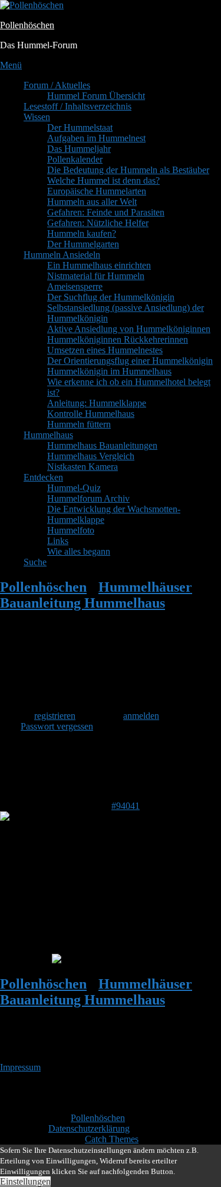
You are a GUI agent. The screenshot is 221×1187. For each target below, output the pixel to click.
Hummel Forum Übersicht (96, 96)
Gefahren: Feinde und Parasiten (105, 212)
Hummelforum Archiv (88, 498)
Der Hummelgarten (83, 244)
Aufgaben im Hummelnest (96, 138)
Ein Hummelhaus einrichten (99, 265)
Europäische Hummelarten (96, 191)
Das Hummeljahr (79, 149)
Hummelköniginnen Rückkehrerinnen (117, 339)
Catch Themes (111, 1139)
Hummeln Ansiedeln (62, 255)
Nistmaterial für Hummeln (95, 276)
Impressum (20, 1067)
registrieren (54, 716)
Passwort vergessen (57, 726)
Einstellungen (25, 1181)
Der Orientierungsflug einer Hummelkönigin (130, 361)
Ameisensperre (75, 286)
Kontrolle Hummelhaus (90, 414)
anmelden (141, 716)
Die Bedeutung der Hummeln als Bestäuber (128, 170)
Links (57, 541)
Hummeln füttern (79, 424)
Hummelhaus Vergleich (90, 456)
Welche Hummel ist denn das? (103, 180)
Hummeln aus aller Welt (92, 202)
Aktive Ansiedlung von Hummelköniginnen (128, 329)
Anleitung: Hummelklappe (96, 403)
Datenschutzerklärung (89, 1128)
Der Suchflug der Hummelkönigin (110, 297)
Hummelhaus (48, 435)
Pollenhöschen (27, 25)
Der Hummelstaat (80, 127)
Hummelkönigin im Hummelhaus (109, 371)
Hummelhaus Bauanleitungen (102, 445)
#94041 (125, 806)
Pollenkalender (75, 159)
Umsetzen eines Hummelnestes (105, 350)
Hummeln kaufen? (81, 233)
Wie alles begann (78, 551)
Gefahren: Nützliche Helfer (98, 223)
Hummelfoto (70, 530)
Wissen (37, 117)
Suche (35, 562)
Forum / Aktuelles (57, 85)
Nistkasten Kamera (82, 467)
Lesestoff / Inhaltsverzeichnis (77, 106)
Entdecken (43, 477)
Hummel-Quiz (74, 488)
